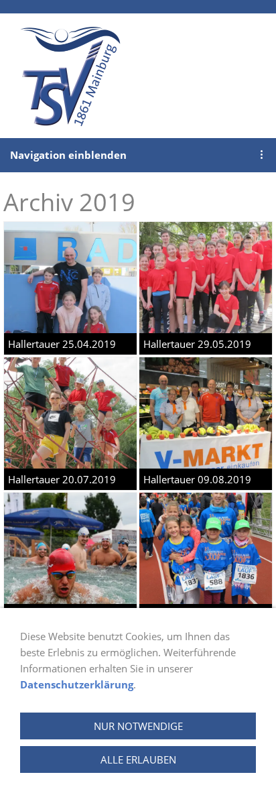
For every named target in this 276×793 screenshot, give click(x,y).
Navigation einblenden (68, 155)
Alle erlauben (138, 759)
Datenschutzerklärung (76, 684)
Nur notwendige (138, 726)
